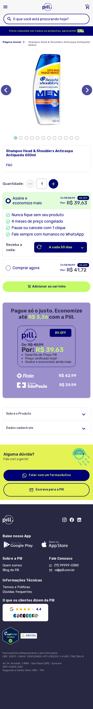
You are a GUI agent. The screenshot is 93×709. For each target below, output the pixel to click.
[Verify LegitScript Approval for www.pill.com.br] (10, 635)
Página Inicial (12, 42)
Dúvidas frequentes (17, 592)
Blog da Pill (11, 570)
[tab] (16, 138)
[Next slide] (87, 90)
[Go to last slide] (6, 90)
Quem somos (12, 565)
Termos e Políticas (16, 587)
